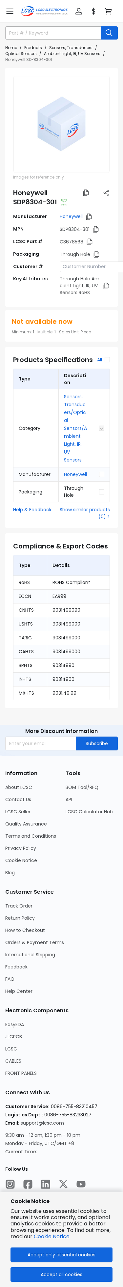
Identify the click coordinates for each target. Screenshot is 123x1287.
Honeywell (71, 216)
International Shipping (30, 954)
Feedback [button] (16, 967)
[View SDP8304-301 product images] (61, 124)
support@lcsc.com (42, 1123)
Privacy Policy (20, 848)
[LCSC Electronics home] (44, 11)
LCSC (11, 1049)
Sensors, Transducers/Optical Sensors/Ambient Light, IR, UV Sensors (75, 428)
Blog (10, 872)
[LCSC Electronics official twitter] (63, 1184)
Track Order (18, 906)
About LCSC (18, 787)
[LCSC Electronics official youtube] (81, 1184)
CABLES (13, 1061)
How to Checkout (25, 930)
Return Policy (20, 918)
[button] (9, 11)
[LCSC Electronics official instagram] (10, 1184)
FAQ (9, 979)
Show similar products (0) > (85, 513)
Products (33, 47)
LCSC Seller (18, 811)
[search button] (109, 33)
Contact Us (18, 799)
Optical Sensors (21, 53)
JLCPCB (13, 1036)
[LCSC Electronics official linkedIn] (46, 1184)
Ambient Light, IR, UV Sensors (72, 53)
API (69, 799)
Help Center (18, 991)
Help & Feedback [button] (32, 509)
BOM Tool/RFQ (82, 787)
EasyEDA (14, 1024)
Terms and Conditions (30, 836)
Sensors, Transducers (70, 47)
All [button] (99, 359)
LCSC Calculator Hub (89, 811)
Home (11, 47)
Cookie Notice (21, 860)
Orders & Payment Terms (34, 942)
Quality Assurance (26, 824)
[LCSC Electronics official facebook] (28, 1184)
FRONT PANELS (21, 1073)
